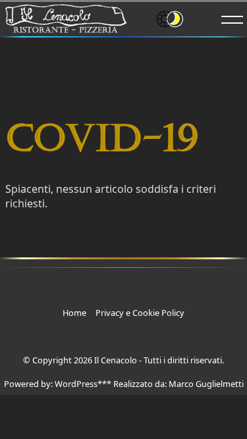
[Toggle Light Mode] (188, 18)
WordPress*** (83, 384)
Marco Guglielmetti (206, 384)
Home (74, 313)
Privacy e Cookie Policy (140, 313)
